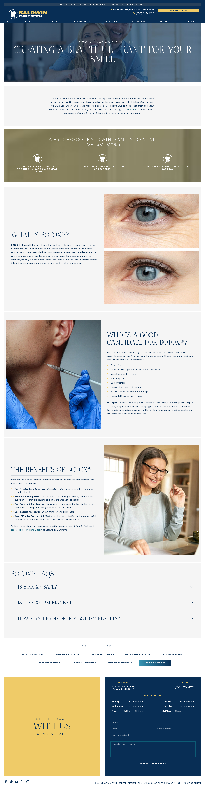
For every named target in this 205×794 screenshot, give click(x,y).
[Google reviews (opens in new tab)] (11, 782)
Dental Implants (172, 654)
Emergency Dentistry (120, 663)
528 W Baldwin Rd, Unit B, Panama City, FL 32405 (123, 688)
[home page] (28, 14)
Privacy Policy (145, 783)
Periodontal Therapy (102, 654)
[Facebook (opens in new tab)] (6, 782)
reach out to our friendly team (26, 530)
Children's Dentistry (67, 654)
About (28, 21)
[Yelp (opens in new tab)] (22, 782)
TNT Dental (195, 783)
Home (9, 21)
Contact (190, 21)
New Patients (80, 21)
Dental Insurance (138, 21)
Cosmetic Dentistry (50, 663)
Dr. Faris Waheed (129, 109)
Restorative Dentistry (137, 654)
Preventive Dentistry (32, 654)
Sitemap (132, 783)
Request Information (153, 763)
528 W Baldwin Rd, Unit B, (133, 10)
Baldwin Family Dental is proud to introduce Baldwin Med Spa (101, 5)
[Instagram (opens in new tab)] (28, 782)
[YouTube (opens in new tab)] (17, 782)
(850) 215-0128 (145, 13)
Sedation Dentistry (85, 663)
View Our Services (155, 663)
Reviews (164, 21)
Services (52, 21)
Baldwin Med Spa (178, 10)
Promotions (111, 21)
